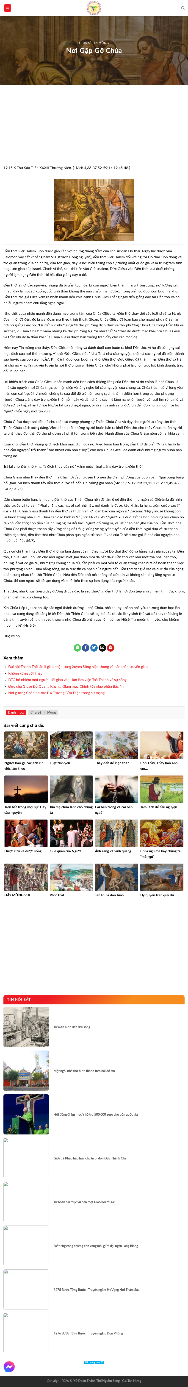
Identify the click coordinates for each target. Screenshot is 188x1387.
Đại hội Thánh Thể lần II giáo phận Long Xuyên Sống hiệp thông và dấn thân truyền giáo (78, 667)
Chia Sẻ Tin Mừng (94, 43)
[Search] (183, 8)
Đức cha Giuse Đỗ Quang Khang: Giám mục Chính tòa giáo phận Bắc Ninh (67, 686)
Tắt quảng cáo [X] (94, 1362)
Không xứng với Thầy (25, 673)
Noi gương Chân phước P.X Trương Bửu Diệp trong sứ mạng (56, 693)
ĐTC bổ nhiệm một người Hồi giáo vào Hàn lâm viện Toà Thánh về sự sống (67, 680)
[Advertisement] (94, 131)
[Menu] (7, 8)
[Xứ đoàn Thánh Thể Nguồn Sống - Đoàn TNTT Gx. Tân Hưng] (94, 8)
